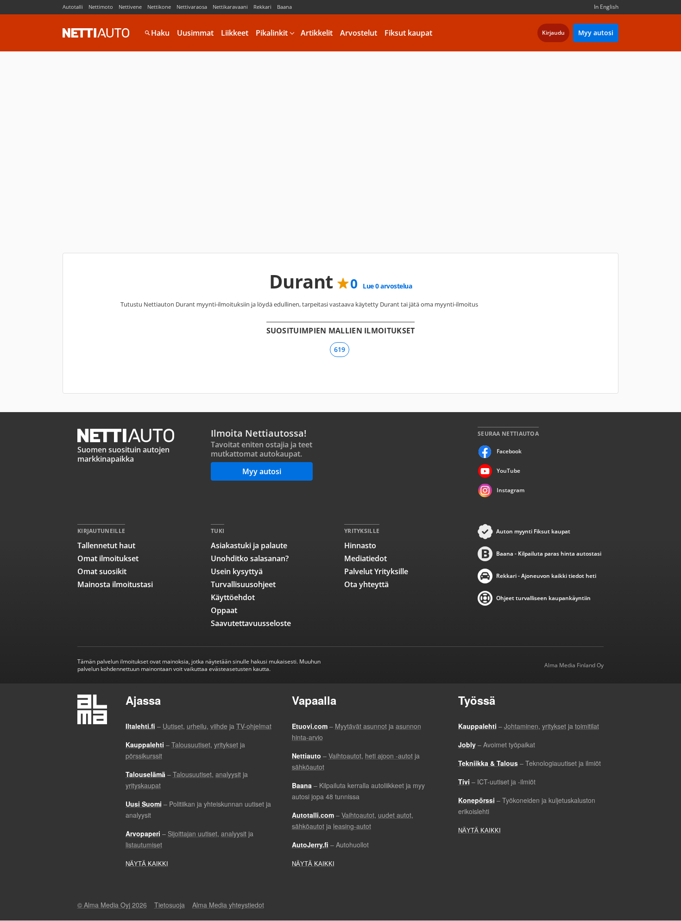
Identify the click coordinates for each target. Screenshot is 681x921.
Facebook (509, 451)
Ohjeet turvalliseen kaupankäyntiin (543, 598)
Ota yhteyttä (366, 584)
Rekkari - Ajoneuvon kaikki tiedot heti (546, 576)
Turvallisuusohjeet (243, 584)
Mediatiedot (365, 558)
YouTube (508, 471)
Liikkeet (234, 33)
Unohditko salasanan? (250, 558)
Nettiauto (96, 32)
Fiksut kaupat (408, 33)
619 (339, 349)
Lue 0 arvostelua (387, 286)
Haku (160, 33)
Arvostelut (358, 33)
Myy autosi (595, 32)
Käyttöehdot (233, 597)
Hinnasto (360, 545)
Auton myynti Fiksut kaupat (533, 531)
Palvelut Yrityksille (376, 571)
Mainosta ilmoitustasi (115, 584)
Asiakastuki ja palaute (249, 545)
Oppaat (224, 610)
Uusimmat (195, 33)
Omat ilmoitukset (108, 558)
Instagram (510, 490)
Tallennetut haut (106, 545)
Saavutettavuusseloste (251, 623)
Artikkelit (317, 33)
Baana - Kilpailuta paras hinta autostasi (548, 554)
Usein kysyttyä (237, 571)
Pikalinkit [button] (272, 33)
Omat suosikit (101, 571)
